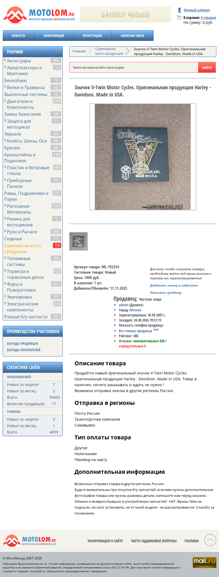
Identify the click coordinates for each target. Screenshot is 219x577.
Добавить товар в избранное (174, 285)
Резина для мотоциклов (20, 222)
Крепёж (12, 148)
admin (123, 304)
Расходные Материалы (19, 209)
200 (56, 231)
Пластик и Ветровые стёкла (28, 170)
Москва (135, 309)
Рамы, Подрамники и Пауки (26, 196)
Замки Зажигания (22, 114)
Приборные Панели (19, 183)
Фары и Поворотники (21, 287)
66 (55, 140)
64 (55, 133)
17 (55, 238)
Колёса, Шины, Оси (27, 141)
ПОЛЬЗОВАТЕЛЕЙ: (19, 376)
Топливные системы (18, 261)
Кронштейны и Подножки (20, 158)
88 (55, 60)
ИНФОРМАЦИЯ (54, 35)
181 (57, 167)
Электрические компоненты (22, 307)
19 (57, 245)
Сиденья (13, 239)
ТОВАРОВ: (14, 411)
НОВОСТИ (18, 35)
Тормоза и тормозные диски (25, 274)
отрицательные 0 (132, 345)
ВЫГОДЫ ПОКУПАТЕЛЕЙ (23, 349)
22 (55, 316)
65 (55, 87)
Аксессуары (19, 61)
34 (55, 114)
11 (56, 120)
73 (55, 180)
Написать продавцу (166, 292)
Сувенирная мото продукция (22, 248)
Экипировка (19, 297)
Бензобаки (15, 80)
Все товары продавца (135, 330)
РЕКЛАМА (192, 540)
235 (56, 205)
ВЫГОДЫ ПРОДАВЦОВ (22, 343)
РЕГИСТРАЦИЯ (92, 35)
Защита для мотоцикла (19, 124)
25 (56, 193)
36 (56, 258)
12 (57, 67)
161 (56, 283)
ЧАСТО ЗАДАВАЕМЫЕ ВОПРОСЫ (154, 540)
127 (57, 271)
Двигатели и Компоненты (20, 104)
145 (56, 154)
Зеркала (12, 134)
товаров (208, 17)
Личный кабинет (197, 10)
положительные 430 (148, 340)
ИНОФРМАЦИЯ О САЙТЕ (105, 540)
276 (57, 303)
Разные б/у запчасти (26, 317)
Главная (78, 51)
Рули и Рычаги (22, 232)
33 (55, 296)
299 (56, 101)
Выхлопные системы (25, 94)
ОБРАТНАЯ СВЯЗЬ (132, 35)
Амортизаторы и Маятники (24, 70)
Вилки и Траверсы (26, 87)
